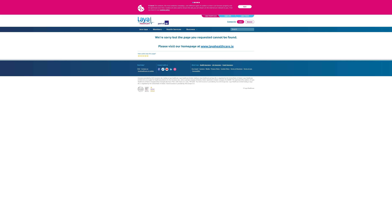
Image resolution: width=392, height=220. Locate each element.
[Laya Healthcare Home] (153, 21)
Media (208, 69)
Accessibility (196, 71)
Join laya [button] (143, 29)
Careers (202, 69)
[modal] (143, 56)
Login (240, 22)
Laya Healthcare (211, 16)
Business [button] (191, 29)
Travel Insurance (227, 65)
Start (244, 7)
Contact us (144, 69)
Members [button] (157, 29)
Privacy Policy (215, 69)
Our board (195, 69)
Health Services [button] (174, 29)
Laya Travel (245, 16)
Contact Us (231, 22)
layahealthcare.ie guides (146, 71)
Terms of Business (236, 69)
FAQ (138, 69)
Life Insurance (216, 65)
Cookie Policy (225, 69)
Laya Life (227, 16)
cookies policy (165, 10)
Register (249, 22)
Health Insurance (205, 65)
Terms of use (248, 69)
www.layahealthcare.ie (217, 46)
